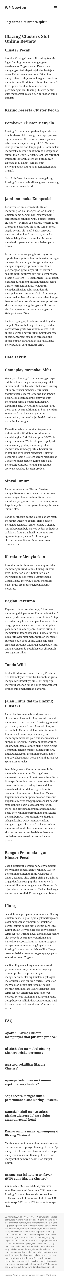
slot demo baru (43, 1249)
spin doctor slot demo (29, 1264)
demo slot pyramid (13, 1234)
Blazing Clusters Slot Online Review (27, 38)
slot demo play (11, 1255)
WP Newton (15, 7)
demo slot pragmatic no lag (41, 1231)
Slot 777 (30, 1216)
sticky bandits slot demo (16, 1267)
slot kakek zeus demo (42, 1255)
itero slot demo (37, 1237)
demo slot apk (44, 1225)
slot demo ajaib (28, 1249)
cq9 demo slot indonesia (26, 1225)
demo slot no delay (19, 1231)
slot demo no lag (49, 1252)
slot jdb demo (25, 1255)
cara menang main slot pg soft (25, 1219)
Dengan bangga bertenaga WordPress (38, 1275)
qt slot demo (20, 1246)
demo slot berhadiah (29, 1228)
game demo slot (22, 1237)
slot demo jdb (34, 1252)
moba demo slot (32, 1240)
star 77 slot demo (48, 1264)
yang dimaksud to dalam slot (41, 1267)
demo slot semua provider (35, 1234)
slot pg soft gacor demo (36, 1258)
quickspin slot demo (36, 1246)
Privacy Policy (11, 1275)
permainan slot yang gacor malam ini (29, 1243)
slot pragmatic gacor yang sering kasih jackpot (28, 1259)
